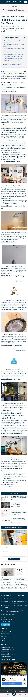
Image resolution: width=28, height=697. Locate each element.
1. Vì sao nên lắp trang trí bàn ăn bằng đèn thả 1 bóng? (13, 41)
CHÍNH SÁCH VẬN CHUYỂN (7, 649)
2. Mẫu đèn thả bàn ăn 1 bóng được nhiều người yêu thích (13, 45)
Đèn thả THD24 (5, 336)
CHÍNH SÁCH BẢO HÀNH (7, 651)
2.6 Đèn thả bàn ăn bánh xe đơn (12, 60)
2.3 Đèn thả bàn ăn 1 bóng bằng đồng (13, 54)
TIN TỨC (3, 638)
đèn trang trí (22, 425)
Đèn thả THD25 (5, 234)
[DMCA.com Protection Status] (5, 624)
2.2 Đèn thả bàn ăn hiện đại (11, 52)
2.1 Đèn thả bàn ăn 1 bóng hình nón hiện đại (14, 49)
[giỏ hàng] (3, 694)
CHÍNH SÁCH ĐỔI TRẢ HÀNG (8, 654)
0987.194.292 (10, 484)
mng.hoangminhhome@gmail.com (12, 486)
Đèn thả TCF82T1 (5, 371)
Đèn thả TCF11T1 (5, 405)
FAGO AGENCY (21, 691)
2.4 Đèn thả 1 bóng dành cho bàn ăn (13, 56)
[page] (18, 595)
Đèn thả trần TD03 (5, 302)
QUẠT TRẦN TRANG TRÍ (7, 631)
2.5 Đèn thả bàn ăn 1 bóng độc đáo (13, 58)
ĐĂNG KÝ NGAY (14, 558)
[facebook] (14, 674)
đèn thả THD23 (11, 268)
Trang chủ (3, 9)
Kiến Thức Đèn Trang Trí (13, 9)
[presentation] (1, 579)
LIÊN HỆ (3, 640)
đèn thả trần (6, 463)
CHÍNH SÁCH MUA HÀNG (7, 647)
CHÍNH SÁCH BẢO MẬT (6, 656)
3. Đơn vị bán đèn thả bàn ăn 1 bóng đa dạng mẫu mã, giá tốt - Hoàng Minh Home (14, 63)
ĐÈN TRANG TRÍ (5, 633)
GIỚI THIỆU (3, 636)
